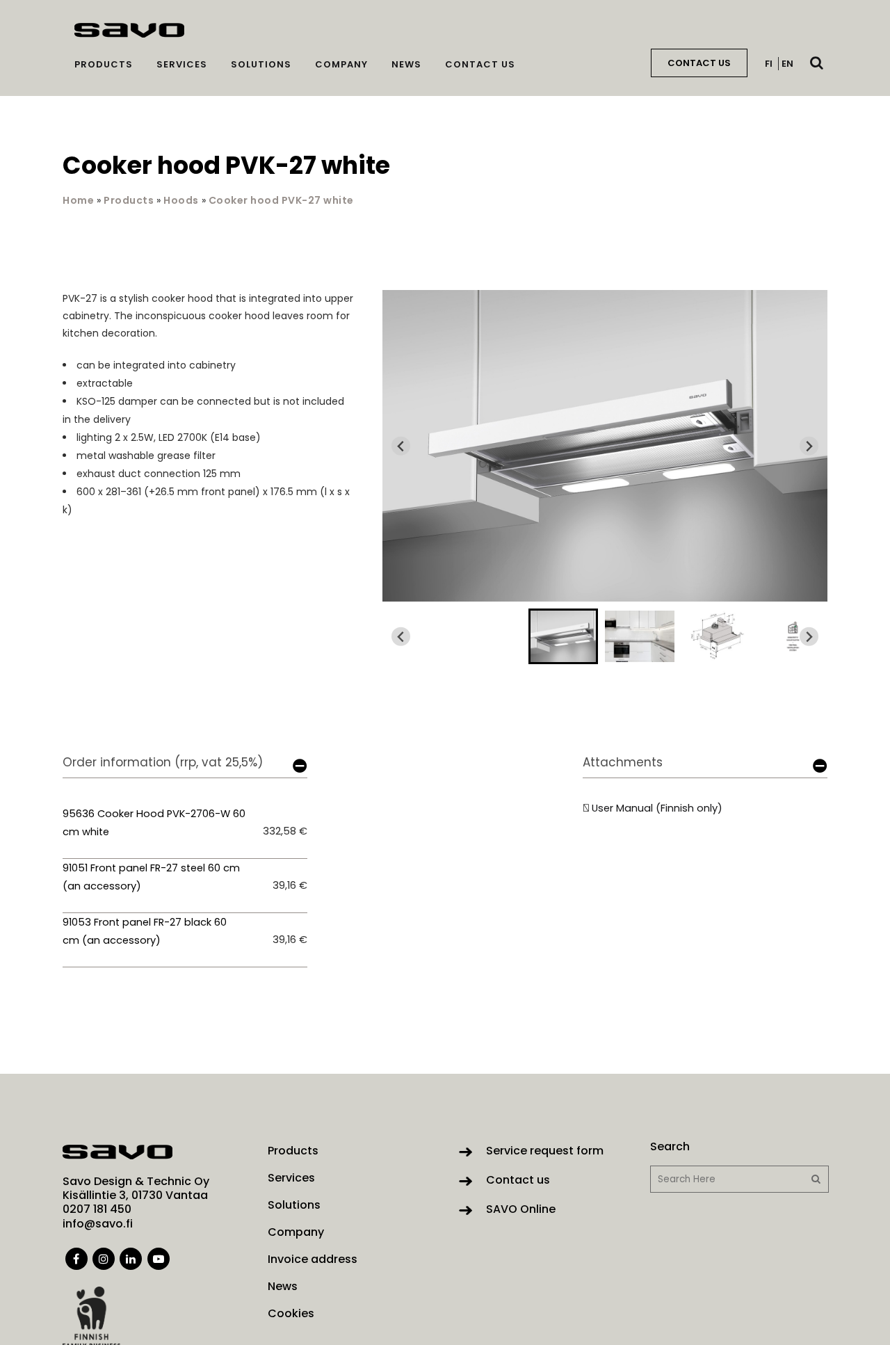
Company (296, 1232)
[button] (563, 636)
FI (768, 63)
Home (78, 200)
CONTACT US (699, 63)
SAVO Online (521, 1209)
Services (291, 1178)
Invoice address (312, 1259)
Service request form (545, 1151)
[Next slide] (809, 446)
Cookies (291, 1313)
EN (787, 63)
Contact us (518, 1180)
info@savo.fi (98, 1224)
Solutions (294, 1205)
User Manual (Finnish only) (657, 808)
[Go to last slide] (400, 446)
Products (129, 200)
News (283, 1286)
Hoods (181, 200)
